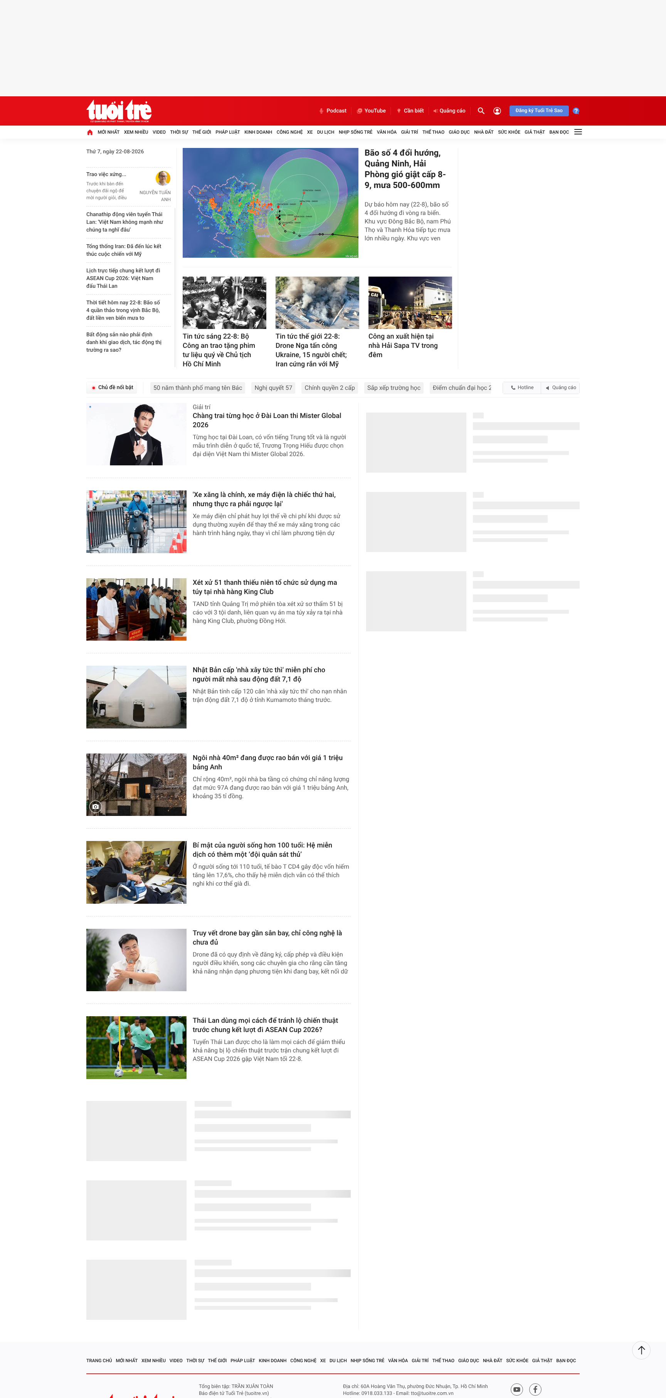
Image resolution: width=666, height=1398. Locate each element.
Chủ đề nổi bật (115, 387)
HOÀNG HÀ (159, 192)
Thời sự (179, 132)
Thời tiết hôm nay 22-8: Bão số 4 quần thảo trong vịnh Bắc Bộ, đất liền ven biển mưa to (123, 310)
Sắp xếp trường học (393, 387)
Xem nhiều (136, 132)
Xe (310, 132)
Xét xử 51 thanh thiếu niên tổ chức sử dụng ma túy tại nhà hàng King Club (265, 587)
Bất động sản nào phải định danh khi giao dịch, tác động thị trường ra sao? (123, 342)
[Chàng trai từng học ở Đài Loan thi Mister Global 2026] (136, 434)
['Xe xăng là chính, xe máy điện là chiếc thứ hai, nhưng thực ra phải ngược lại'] (136, 521)
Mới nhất (108, 132)
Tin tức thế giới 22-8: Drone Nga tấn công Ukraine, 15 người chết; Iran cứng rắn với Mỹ (311, 350)
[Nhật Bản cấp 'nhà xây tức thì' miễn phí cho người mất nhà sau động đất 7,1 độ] (136, 697)
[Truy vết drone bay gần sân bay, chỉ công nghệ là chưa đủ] (136, 960)
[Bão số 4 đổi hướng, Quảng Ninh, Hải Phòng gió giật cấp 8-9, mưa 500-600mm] (270, 203)
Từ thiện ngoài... (106, 174)
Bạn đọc (559, 132)
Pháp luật (227, 132)
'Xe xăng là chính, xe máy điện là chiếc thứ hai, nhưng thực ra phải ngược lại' (264, 499)
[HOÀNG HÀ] (153, 178)
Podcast (336, 111)
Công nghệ (290, 132)
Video (159, 132)
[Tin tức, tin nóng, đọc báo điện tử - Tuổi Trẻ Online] (118, 111)
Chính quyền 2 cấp (329, 387)
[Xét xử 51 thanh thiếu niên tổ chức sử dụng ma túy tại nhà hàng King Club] (136, 609)
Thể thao (433, 132)
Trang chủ (99, 1371)
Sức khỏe (509, 132)
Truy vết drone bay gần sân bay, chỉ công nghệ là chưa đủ (267, 938)
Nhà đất (484, 132)
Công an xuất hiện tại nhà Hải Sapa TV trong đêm (403, 345)
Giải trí (409, 132)
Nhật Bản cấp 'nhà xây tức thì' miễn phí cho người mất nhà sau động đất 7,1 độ (259, 674)
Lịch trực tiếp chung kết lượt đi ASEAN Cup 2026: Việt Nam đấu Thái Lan (123, 278)
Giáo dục (459, 132)
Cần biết (414, 111)
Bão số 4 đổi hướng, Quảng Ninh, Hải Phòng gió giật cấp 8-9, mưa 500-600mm (405, 169)
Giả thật (535, 132)
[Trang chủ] (89, 132)
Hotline (525, 388)
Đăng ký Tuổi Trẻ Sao (539, 111)
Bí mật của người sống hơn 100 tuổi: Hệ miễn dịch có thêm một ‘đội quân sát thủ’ (262, 850)
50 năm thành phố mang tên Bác (197, 387)
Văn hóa (387, 132)
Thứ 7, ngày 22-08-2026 (115, 152)
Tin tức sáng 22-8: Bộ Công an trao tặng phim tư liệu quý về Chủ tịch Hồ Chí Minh (219, 350)
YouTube (375, 111)
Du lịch (326, 132)
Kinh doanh (258, 132)
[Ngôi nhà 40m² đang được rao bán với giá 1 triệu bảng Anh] (136, 785)
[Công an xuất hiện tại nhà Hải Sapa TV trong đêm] (410, 303)
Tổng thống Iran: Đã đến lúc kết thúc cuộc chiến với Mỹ (123, 250)
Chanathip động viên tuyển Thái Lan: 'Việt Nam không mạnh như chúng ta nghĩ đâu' (124, 222)
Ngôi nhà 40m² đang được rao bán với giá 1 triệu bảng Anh (268, 762)
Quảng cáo (453, 111)
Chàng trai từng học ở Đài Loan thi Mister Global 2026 (268, 420)
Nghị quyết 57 (273, 387)
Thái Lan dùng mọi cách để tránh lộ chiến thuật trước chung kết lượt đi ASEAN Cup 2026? (265, 1025)
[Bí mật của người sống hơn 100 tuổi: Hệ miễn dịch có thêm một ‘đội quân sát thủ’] (136, 872)
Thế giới (201, 132)
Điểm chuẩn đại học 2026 (468, 387)
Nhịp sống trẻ (356, 132)
